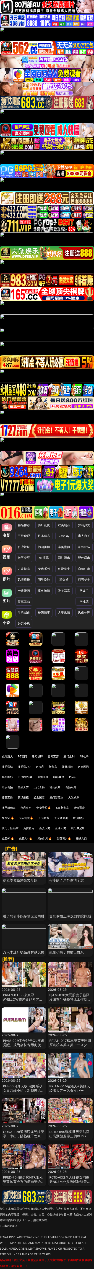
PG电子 (84, 756)
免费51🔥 (8, 818)
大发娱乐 (73, 797)
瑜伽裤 (64, 579)
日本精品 (44, 536)
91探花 (44, 558)
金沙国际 (78, 818)
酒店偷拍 (7, 787)
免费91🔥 (8, 838)
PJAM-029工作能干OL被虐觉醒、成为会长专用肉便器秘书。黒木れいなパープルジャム (23, 1047)
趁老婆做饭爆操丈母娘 (20, 880)
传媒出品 (24, 601)
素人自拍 (84, 536)
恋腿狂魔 (84, 569)
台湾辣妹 (24, 547)
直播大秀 (60, 828)
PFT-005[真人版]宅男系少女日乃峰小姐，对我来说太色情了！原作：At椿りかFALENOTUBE (23, 1093)
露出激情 (44, 591)
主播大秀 (23, 787)
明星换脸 (44, 579)
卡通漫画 (24, 591)
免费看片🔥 (43, 808)
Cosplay (64, 536)
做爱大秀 (44, 828)
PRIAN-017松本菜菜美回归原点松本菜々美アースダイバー (70, 1044)
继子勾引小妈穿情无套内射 (23, 916)
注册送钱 (7, 767)
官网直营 (53, 756)
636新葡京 (62, 808)
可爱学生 (64, 569)
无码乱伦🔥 (26, 818)
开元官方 (44, 818)
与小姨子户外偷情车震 (66, 880)
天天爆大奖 (61, 818)
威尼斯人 (7, 756)
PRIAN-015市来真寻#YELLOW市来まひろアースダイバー (23, 999)
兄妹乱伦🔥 (44, 838)
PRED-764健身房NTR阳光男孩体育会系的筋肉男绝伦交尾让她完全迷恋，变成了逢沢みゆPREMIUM (23, 1184)
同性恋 (84, 601)
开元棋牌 (37, 756)
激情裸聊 (79, 808)
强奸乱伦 (44, 525)
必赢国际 (83, 767)
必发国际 (39, 797)
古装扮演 (24, 569)
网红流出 (64, 558)
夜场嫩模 (23, 797)
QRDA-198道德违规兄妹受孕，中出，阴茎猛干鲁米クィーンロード (23, 1136)
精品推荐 (24, 525)
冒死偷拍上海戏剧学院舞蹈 (70, 916)
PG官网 (22, 756)
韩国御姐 (44, 547)
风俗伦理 (84, 612)
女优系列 (44, 569)
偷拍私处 (70, 787)
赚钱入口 (81, 838)
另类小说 (24, 623)
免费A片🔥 (26, 838)
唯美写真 (64, 591)
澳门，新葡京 (10, 828)
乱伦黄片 (55, 787)
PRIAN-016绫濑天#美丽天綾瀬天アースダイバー (69, 1088)
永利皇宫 (26, 808)
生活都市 (24, 612)
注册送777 (24, 767)
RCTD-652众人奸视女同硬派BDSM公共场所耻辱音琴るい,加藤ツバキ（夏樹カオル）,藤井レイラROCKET (70, 1184)
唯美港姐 (64, 547)
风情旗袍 (24, 579)
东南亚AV (84, 547)
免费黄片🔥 (64, 838)
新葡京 (53, 767)
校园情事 (44, 612)
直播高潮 (43, 777)
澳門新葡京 (9, 808)
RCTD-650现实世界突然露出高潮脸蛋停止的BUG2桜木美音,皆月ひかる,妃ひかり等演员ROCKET (69, 1138)
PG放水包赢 (25, 777)
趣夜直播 (7, 797)
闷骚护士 (84, 579)
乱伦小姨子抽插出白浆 (66, 952)
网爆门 (84, 591)
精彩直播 (58, 777)
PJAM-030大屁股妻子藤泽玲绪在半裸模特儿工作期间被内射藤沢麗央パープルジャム (70, 1001)
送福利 (40, 767)
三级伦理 (24, 536)
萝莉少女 (84, 525)
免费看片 (28, 828)
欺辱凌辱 (24, 558)
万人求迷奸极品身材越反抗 (23, 952)
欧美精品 (64, 525)
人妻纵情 (64, 612)
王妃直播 (39, 787)
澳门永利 (69, 756)
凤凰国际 (7, 777)
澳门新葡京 (56, 797)
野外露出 (84, 558)
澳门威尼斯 (78, 828)
